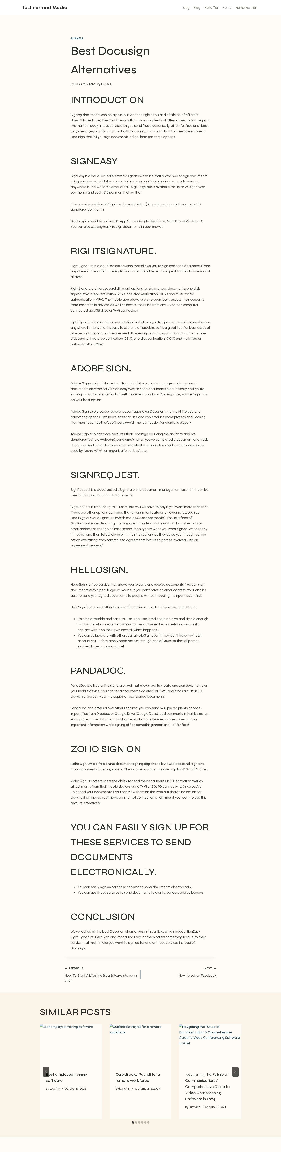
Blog (186, 8)
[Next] (235, 1071)
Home (227, 8)
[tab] (133, 1122)
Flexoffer (211, 8)
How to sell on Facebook (197, 972)
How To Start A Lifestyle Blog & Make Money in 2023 (101, 975)
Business (77, 38)
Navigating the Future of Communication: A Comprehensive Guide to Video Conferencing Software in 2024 (207, 1086)
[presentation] (71, 1044)
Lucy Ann (79, 84)
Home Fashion (246, 8)
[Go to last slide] (46, 1071)
